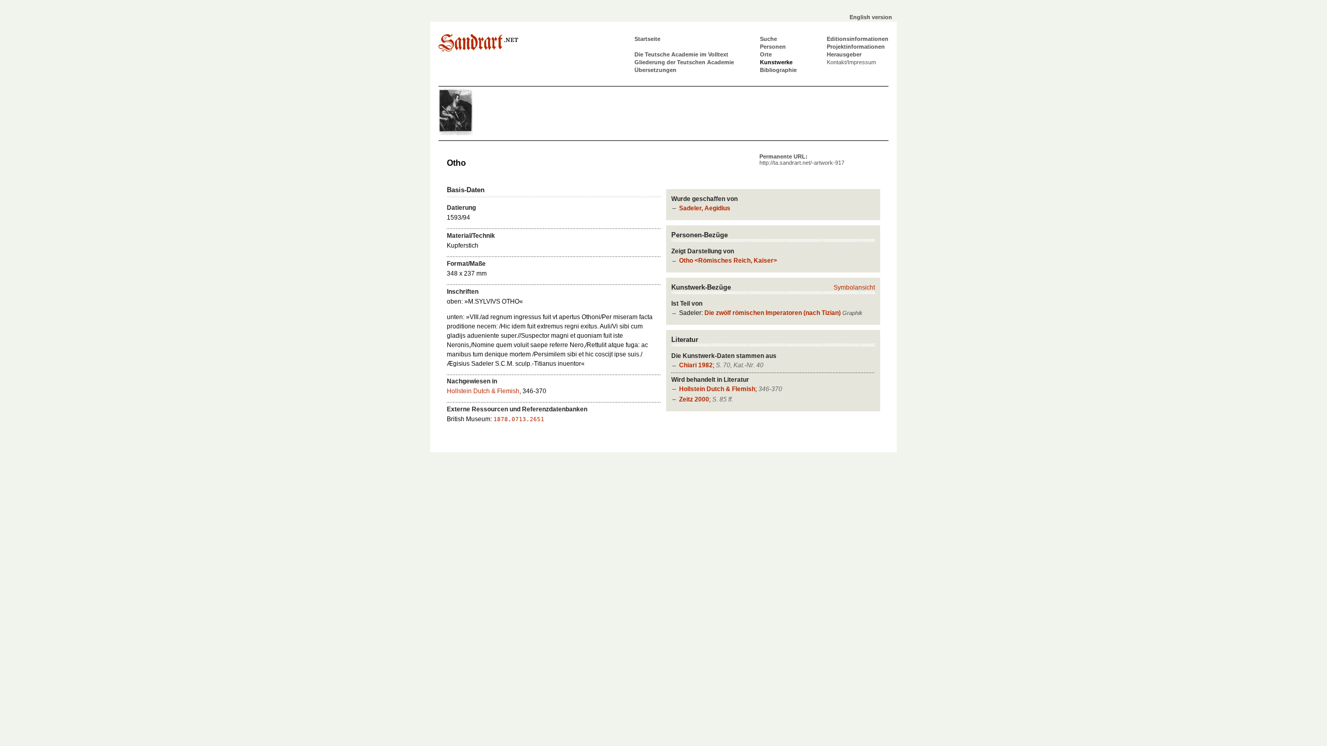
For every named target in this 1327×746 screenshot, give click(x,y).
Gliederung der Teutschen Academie (684, 62)
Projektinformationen (856, 47)
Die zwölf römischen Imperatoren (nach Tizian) (772, 313)
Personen (773, 47)
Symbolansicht (854, 287)
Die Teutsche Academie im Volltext (681, 54)
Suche (768, 39)
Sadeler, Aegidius (704, 208)
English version (871, 17)
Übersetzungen (655, 70)
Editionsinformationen (857, 39)
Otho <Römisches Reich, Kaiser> (728, 260)
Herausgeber (844, 54)
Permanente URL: (801, 159)
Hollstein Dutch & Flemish (717, 389)
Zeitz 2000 (694, 399)
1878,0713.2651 (518, 419)
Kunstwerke (776, 62)
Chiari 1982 (696, 365)
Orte (766, 54)
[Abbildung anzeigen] (470, 133)
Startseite (647, 39)
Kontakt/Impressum (851, 62)
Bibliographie (778, 70)
